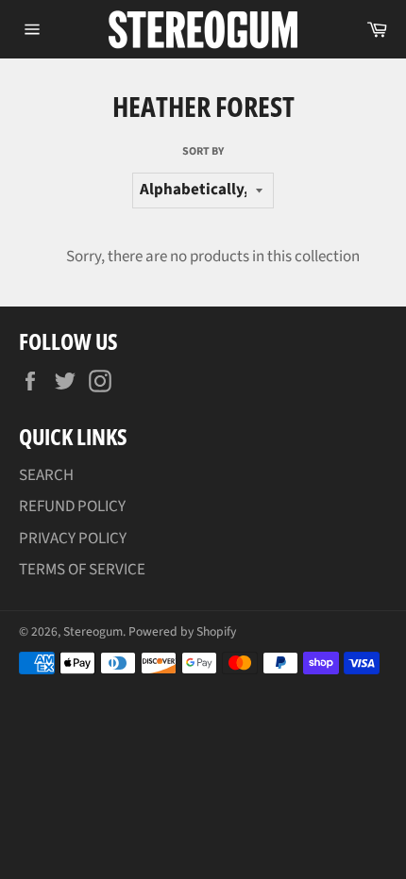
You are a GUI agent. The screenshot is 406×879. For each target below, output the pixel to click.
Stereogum (93, 631)
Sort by (203, 151)
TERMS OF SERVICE (82, 569)
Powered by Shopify (182, 631)
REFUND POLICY (72, 506)
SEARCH (46, 475)
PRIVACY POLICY (73, 538)
